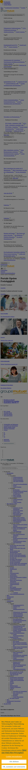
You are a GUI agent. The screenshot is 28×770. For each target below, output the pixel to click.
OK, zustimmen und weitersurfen (14, 767)
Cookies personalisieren (14, 756)
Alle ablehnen (14, 761)
